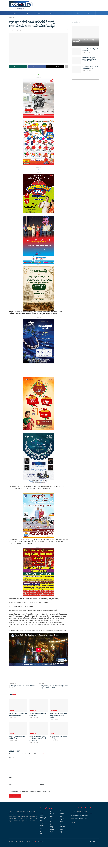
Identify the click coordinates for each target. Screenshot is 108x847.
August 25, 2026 (13, 717)
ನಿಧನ (51, 818)
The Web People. (41, 841)
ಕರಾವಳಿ (41, 828)
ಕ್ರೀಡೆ (41, 833)
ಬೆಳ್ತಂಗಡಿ (52, 832)
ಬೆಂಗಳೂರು (52, 829)
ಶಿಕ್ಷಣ (61, 824)
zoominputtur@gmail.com (80, 818)
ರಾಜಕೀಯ (66, 13)
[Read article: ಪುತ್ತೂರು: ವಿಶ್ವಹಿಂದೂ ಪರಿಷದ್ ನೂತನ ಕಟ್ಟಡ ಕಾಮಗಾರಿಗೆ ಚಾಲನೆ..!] (18, 705)
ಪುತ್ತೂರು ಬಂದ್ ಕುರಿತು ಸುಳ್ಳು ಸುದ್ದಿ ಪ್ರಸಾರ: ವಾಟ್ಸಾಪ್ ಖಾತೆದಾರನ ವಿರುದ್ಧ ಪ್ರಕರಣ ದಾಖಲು (37, 738)
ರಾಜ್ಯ (26, 13)
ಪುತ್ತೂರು (21, 30)
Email (11, 784)
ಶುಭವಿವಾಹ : (62, 826)
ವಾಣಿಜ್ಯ (61, 821)
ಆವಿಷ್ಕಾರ (41, 823)
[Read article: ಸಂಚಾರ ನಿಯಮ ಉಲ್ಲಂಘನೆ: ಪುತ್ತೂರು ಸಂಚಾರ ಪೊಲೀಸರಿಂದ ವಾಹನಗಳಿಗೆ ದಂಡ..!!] (59, 705)
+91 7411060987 (84, 816)
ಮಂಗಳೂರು (62, 811)
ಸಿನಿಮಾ (61, 829)
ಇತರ (89, 13)
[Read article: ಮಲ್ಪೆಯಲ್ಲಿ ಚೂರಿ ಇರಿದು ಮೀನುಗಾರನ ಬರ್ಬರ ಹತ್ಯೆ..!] (59, 728)
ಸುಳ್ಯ (61, 832)
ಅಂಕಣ (41, 815)
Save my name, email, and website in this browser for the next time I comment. (31, 791)
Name (11, 777)
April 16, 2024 (12, 30)
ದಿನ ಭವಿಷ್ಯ (52, 813)
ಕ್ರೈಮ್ (78, 13)
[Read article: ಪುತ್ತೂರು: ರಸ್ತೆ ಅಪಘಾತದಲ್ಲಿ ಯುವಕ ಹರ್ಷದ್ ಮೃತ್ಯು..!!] (38, 705)
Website (42, 784)
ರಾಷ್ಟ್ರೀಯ (38, 13)
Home (10, 17)
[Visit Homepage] (21, 5)
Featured (33, 710)
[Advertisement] (70, 5)
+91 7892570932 (75, 816)
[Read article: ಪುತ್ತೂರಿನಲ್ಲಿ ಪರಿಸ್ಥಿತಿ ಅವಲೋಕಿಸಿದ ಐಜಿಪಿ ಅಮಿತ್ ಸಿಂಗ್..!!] (18, 728)
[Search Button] (97, 13)
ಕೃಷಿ (40, 830)
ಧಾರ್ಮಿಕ (11, 710)
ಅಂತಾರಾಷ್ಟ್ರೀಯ (52, 13)
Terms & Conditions (94, 841)
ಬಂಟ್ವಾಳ (51, 826)
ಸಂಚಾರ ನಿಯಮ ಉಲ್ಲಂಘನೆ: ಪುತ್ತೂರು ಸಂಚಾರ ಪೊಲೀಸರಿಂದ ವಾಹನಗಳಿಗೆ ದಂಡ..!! (59, 715)
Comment (12, 757)
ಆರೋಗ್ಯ (41, 820)
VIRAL (41, 813)
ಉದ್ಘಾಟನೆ (42, 825)
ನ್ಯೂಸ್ (14, 13)
